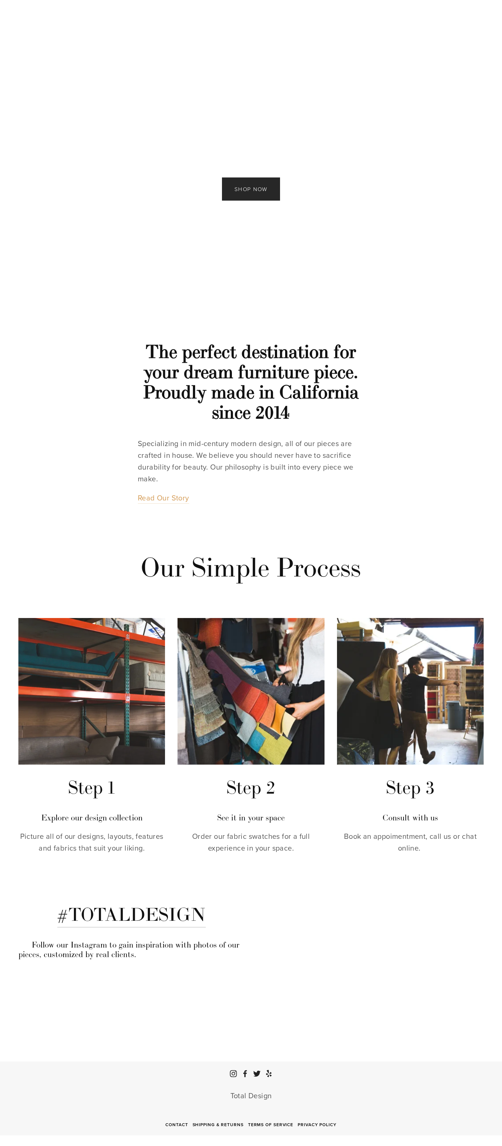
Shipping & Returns (218, 1124)
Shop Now (251, 189)
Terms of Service (270, 1124)
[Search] (21, 12)
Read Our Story (163, 497)
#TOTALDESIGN (131, 914)
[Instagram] (233, 1073)
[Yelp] (268, 1073)
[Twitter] (257, 1073)
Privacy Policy (317, 1124)
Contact (176, 1124)
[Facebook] (245, 1073)
